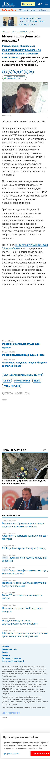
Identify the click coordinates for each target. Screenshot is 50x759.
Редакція (6, 655)
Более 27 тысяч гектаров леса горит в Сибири (22, 597)
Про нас (5, 646)
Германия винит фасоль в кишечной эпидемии (24, 559)
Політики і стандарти (11, 658)
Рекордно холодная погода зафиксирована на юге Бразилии (19, 622)
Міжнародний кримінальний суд (22, 375)
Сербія (6, 380)
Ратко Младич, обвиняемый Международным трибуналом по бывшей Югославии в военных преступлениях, (21, 51)
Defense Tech (9, 10)
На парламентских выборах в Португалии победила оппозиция (24, 584)
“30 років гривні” (27, 10)
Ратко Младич (11, 385)
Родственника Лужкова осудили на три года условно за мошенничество (23, 524)
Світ (13, 31)
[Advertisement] (25, 420)
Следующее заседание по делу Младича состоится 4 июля (24, 364)
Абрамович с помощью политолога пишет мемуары (24, 537)
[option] (25, 21)
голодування (22, 380)
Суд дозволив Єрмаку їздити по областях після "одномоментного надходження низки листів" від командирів (31, 24)
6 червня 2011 (23, 31)
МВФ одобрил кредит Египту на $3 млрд (24, 548)
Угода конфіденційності (13, 661)
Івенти (5, 652)
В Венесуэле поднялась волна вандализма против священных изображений (25, 634)
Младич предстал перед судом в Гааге (23, 355)
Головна (5, 31)
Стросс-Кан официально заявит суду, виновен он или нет (25, 572)
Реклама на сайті (9, 649)
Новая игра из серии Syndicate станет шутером (22, 609)
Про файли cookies (11, 753)
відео (37, 380)
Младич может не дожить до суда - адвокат (21, 345)
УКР (40, 4)
